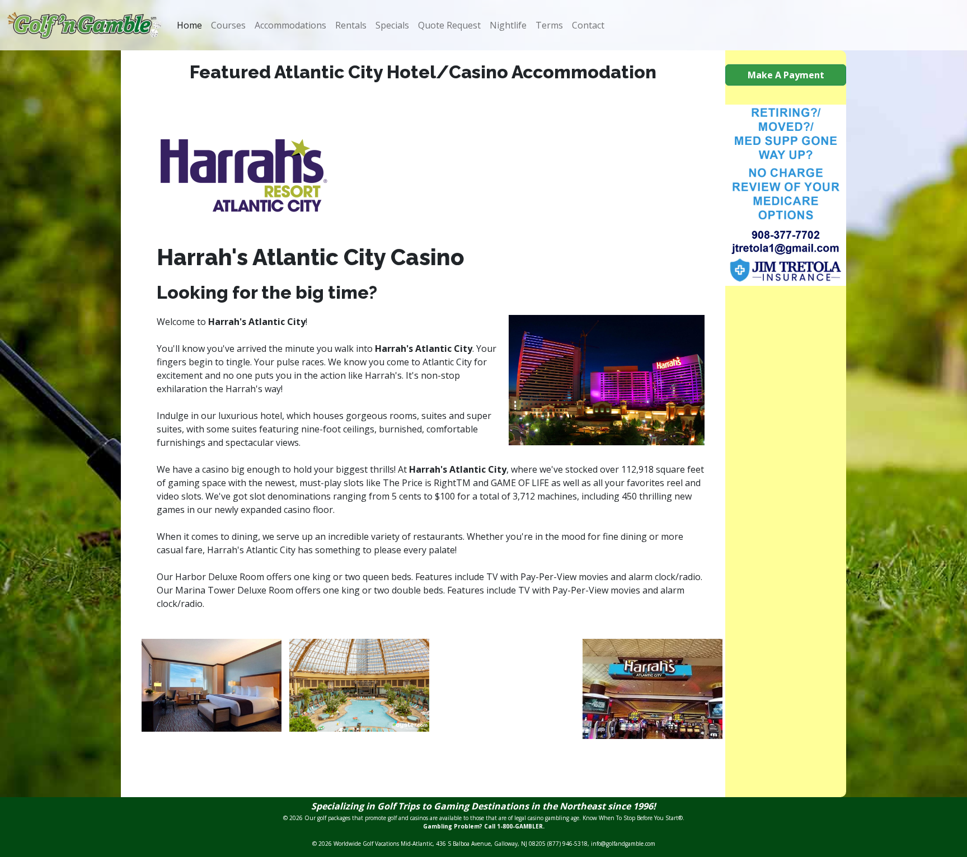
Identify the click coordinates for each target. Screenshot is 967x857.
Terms (549, 25)
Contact (588, 25)
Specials (392, 25)
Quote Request (449, 25)
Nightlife (508, 25)
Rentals (351, 25)
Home (189, 25)
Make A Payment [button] (786, 75)
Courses (228, 25)
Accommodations (290, 25)
